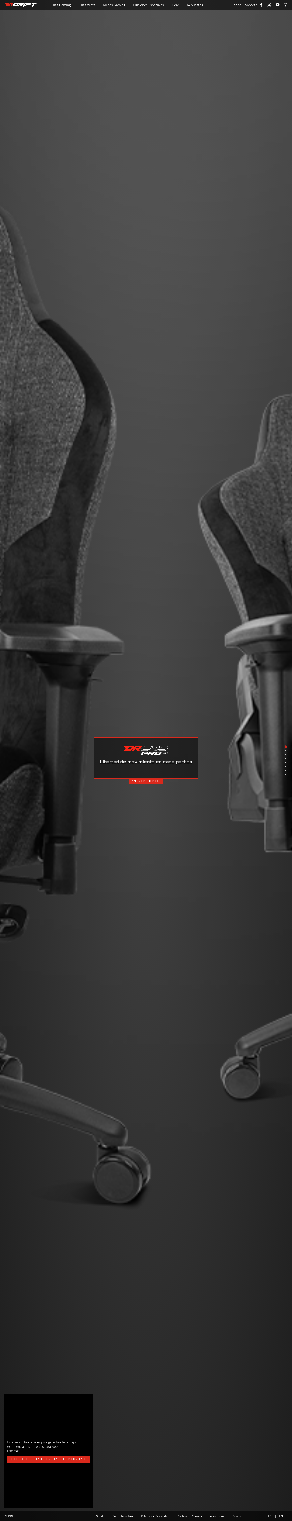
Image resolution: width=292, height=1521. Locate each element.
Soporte (251, 5)
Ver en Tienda (146, 781)
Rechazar (46, 1459)
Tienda (236, 5)
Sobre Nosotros (123, 1516)
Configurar (75, 1459)
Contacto (238, 1516)
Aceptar (20, 1459)
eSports (100, 1516)
